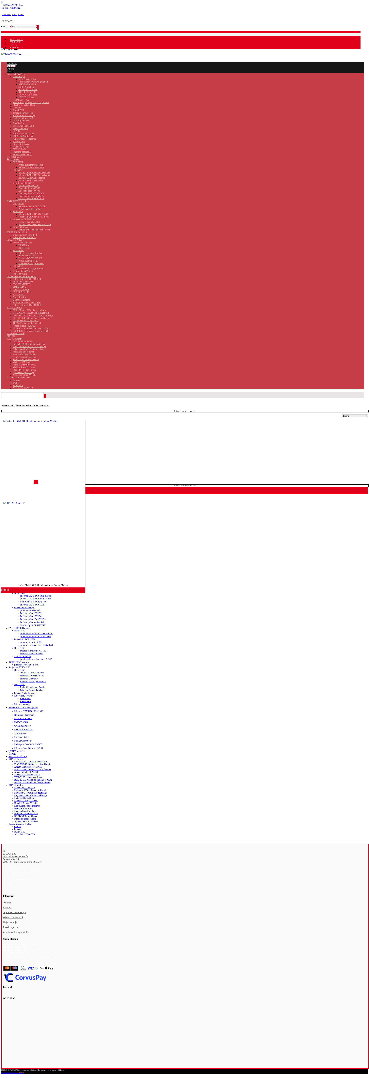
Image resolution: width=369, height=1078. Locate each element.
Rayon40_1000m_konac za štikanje (30, 790)
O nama (7, 902)
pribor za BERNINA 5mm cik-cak (35, 596)
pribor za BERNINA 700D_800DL (36, 633)
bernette (17, 829)
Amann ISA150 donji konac (27, 774)
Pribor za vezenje (22, 704)
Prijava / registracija (11, 8)
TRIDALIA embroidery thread (28, 777)
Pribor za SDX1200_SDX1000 (28, 711)
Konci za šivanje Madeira (25, 803)
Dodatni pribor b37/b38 (31, 616)
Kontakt (7, 907)
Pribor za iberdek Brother (31, 653)
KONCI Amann (16, 759)
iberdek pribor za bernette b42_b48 (36, 659)
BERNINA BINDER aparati (33, 601)
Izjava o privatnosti (13, 917)
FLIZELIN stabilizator (24, 787)
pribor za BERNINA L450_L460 (35, 636)
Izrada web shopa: (8, 1073)
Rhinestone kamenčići (24, 715)
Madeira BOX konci (23, 808)
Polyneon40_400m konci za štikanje (30, 793)
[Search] (38, 27)
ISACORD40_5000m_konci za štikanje (32, 769)
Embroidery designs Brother (33, 681)
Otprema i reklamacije (14, 912)
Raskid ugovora (11, 927)
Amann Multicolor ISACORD (28, 767)
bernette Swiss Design (24, 607)
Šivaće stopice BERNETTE (33, 625)
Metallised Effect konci (24, 798)
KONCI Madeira (16, 785)
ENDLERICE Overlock (20, 628)
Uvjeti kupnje (10, 922)
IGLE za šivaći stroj (18, 756)
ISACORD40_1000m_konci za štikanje (32, 764)
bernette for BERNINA (25, 639)
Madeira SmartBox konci (25, 811)
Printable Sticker (21, 737)
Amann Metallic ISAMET (26, 772)
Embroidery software (23, 695)
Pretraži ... (5, 26)
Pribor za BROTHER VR (32, 675)
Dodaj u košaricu (7, 589)
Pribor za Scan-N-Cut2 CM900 (28, 748)
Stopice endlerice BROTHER (33, 650)
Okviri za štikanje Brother (32, 672)
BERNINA (19, 630)
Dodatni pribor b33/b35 (31, 613)
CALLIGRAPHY (22, 726)
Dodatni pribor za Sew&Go (32, 622)
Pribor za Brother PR (29, 678)
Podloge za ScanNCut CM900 (28, 744)
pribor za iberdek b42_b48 (26, 664)
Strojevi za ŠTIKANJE (19, 667)
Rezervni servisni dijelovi (20, 824)
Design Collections (23, 740)
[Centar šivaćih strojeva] (13, 5)
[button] (176, 854)
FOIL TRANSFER (23, 718)
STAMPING (20, 733)
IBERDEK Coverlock (19, 662)
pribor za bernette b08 (30, 610)
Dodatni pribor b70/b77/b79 (33, 619)
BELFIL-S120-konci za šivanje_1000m (32, 782)
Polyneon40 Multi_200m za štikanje (30, 795)
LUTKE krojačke (17, 751)
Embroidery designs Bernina (33, 687)
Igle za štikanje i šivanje (25, 819)
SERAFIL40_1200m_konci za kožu (30, 761)
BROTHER (19, 648)
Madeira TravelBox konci (26, 813)
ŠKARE (12, 754)
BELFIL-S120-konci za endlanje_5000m (33, 780)
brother (17, 826)
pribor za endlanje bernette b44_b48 (36, 645)
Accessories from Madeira (26, 821)
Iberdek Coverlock (22, 656)
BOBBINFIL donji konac (26, 816)
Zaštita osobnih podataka (16, 932)
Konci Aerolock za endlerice (27, 806)
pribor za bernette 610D (31, 642)
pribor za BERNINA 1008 (32, 604)
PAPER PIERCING (23, 729)
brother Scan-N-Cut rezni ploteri (23, 707)
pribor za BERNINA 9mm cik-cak (35, 598)
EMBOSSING (21, 722)
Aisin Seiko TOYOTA (24, 834)
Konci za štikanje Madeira (26, 800)
